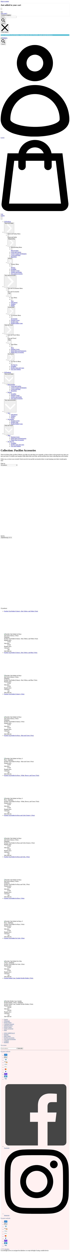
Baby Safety (7, 1036)
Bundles (6, 1034)
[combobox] (8, 17)
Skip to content (5, 1)
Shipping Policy (8, 1025)
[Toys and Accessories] (8, 290)
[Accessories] (11, 317)
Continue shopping (5, 15)
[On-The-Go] (11, 363)
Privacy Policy (8, 1027)
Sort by (3, 536)
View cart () (4, 13)
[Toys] (11, 299)
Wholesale (7, 1021)
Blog (5, 1030)
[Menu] (1, 217)
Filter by (3, 463)
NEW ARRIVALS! (9, 1033)
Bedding (6, 1042)
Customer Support (9, 1024)
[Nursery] (11, 266)
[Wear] (11, 346)
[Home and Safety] (8, 235)
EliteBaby (7, 1249)
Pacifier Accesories (9, 1038)
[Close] (1, 9)
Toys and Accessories (10, 1039)
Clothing (6, 1041)
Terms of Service (8, 1028)
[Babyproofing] (11, 249)
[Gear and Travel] (8, 337)
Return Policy (8, 1022)
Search (6, 1019)
